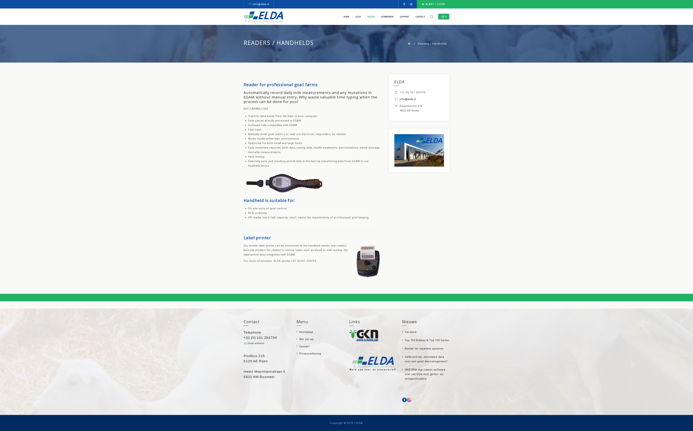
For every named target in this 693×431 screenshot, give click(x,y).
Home (346, 17)
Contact (420, 17)
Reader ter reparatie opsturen (424, 348)
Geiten (371, 17)
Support (404, 17)
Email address (256, 343)
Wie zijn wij (306, 339)
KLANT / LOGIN (435, 4)
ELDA (358, 17)
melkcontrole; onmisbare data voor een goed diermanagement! (426, 359)
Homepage (306, 332)
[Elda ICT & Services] (263, 16)
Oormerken (387, 17)
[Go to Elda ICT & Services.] (409, 43)
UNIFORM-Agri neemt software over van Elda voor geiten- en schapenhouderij (425, 374)
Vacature (411, 332)
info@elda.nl (261, 4)
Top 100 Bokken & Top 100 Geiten (427, 340)
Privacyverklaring (310, 353)
